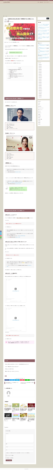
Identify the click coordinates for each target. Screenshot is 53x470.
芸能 (39, 120)
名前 (6, 443)
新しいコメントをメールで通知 (9, 455)
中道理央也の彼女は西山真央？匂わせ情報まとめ (15, 73)
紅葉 (39, 117)
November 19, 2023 (18, 171)
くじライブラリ (6, 2)
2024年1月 (40, 74)
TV (39, 104)
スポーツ (40, 112)
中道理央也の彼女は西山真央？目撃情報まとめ (15, 69)
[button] (6, 380)
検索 (47, 18)
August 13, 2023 (18, 237)
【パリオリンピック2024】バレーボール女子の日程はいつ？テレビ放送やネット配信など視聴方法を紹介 (43, 37)
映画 (39, 114)
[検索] (49, 0)
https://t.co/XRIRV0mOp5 (21, 235)
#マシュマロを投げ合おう (11, 182)
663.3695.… (39, 58)
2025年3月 (40, 64)
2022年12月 (40, 88)
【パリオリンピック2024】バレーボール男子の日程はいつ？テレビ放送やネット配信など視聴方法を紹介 (43, 34)
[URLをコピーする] (32, 380)
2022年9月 (40, 93)
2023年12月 (40, 75)
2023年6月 (40, 80)
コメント (7, 433)
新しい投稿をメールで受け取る (9, 457)
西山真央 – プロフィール (13, 71)
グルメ (40, 111)
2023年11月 (40, 77)
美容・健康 (40, 119)
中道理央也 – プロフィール (13, 70)
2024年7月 (40, 67)
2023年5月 (40, 82)
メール (7, 446)
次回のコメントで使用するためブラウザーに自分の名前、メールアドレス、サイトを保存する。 (18, 452)
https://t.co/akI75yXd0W (18, 182)
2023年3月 (40, 85)
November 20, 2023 (18, 183)
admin (9, 395)
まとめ (10, 78)
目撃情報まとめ (12, 72)
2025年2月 (40, 66)
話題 (8, 21)
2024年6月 (40, 69)
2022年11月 (40, 90)
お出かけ (40, 106)
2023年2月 (40, 87)
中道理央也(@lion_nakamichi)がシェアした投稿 (15, 330)
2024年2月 (40, 72)
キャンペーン (40, 109)
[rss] (48, 0)
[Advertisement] (26, 9)
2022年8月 (40, 95)
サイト (6, 449)
